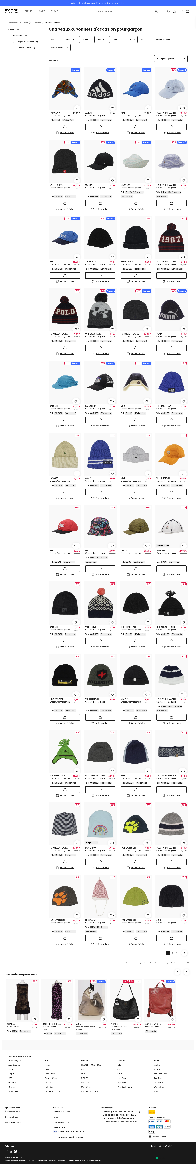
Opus (119, 1074)
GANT (47, 1069)
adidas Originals (14, 1060)
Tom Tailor (158, 1078)
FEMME (28, 11)
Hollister (84, 1060)
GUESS (48, 1082)
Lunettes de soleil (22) (26, 48)
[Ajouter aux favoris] (77, 108)
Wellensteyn (159, 1087)
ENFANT (54, 11)
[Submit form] (156, 11)
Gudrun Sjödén (51, 1078)
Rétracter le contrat (13, 1122)
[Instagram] (11, 1151)
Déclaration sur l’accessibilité (90, 1161)
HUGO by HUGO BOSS (91, 1065)
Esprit (47, 1060)
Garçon (25, 23)
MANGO (84, 1078)
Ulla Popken (159, 1082)
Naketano (121, 1060)
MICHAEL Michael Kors (90, 1091)
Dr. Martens (13, 1091)
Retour (56, 1117)
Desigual (11, 1087)
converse (12, 1082)
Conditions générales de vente (15, 1161)
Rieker (156, 1060)
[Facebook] (6, 1151)
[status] (54, 60)
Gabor (47, 1065)
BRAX (10, 1069)
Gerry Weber (50, 1074)
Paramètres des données (56, 1161)
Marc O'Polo (86, 1087)
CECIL (10, 1078)
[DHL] (151, 1112)
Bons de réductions (61, 1122)
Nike (119, 1065)
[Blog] (15, 1151)
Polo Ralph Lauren (124, 1087)
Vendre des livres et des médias (70, 1137)
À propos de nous (12, 1111)
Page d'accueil (13, 23)
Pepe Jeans (122, 1082)
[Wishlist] (181, 11)
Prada (119, 1091)
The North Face (160, 1074)
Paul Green (121, 1078)
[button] (25, 30)
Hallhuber (49, 1087)
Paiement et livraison (61, 1111)
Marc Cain (85, 1082)
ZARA (156, 1091)
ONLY (119, 1069)
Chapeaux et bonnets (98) (27, 42)
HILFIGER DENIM (52, 1091)
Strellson (157, 1065)
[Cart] (187, 11)
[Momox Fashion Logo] (11, 11)
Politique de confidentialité (37, 1161)
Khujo (83, 1069)
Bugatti (11, 1074)
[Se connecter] (175, 11)
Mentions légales (73, 1161)
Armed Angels (14, 1065)
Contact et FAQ (11, 1117)
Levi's (83, 1074)
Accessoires (37, 23)
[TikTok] (19, 1151)
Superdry (157, 1069)
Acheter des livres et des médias (71, 1131)
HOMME (41, 11)
